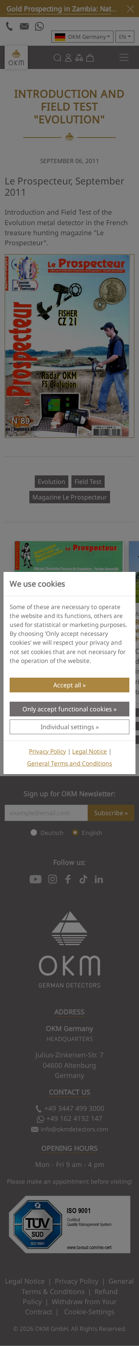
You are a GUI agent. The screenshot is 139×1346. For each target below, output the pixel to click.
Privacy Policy (47, 751)
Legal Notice (89, 751)
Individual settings (67, 727)
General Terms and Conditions (69, 763)
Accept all (67, 685)
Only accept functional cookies (67, 709)
